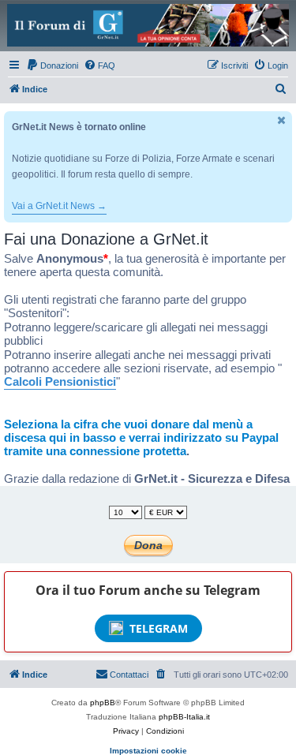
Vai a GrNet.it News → (59, 205)
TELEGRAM (158, 628)
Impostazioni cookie (148, 750)
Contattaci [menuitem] (129, 674)
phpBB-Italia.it (184, 716)
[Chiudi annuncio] (282, 120)
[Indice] (148, 25)
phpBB (102, 702)
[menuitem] (52, 65)
